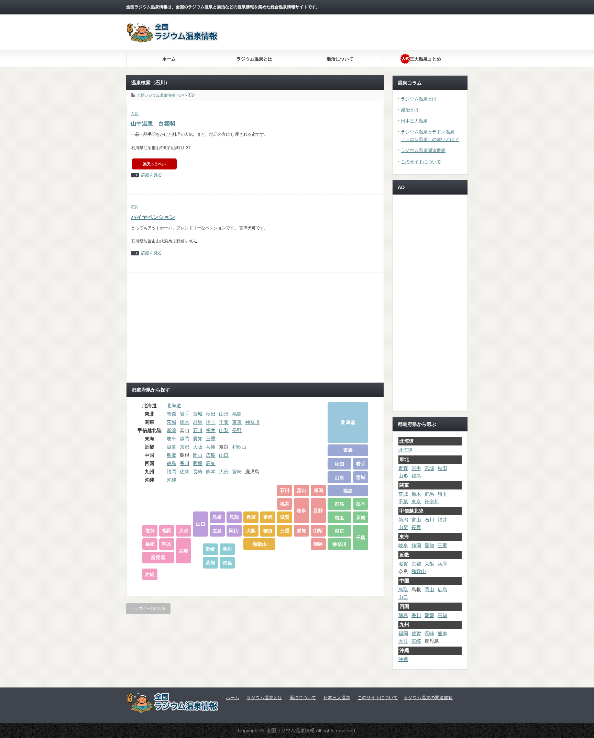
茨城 (171, 422)
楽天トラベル (154, 164)
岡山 (197, 455)
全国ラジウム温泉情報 (290, 730)
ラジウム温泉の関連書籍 (428, 697)
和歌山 (239, 447)
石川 (135, 113)
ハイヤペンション (153, 217)
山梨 (224, 430)
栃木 (184, 422)
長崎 (197, 471)
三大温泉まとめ (425, 59)
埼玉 (211, 422)
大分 (224, 471)
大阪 (197, 447)
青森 (171, 414)
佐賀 (184, 471)
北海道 (174, 405)
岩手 (184, 414)
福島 (237, 414)
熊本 (211, 471)
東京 (237, 422)
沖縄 (171, 480)
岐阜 (171, 438)
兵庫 (211, 447)
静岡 (184, 438)
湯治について (340, 59)
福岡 (171, 471)
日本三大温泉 (414, 120)
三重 (211, 438)
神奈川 (252, 422)
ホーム (169, 59)
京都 (184, 447)
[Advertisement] (347, 69)
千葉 (224, 422)
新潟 (171, 430)
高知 (211, 463)
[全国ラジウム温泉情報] (172, 40)
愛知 (197, 438)
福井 (211, 430)
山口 (224, 455)
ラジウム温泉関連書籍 (423, 150)
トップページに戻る (148, 608)
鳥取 (171, 455)
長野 (237, 430)
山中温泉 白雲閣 (153, 123)
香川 (184, 463)
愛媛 (197, 463)
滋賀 (171, 447)
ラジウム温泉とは (254, 59)
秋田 (211, 414)
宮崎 (237, 471)
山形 (224, 414)
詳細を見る (151, 175)
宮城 (197, 414)
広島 (211, 455)
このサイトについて (421, 161)
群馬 (197, 422)
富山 (416, 519)
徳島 (171, 463)
